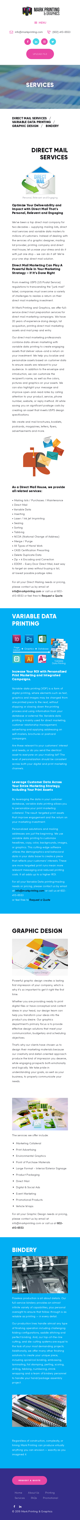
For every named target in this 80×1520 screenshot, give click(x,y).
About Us (33, 1492)
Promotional (50, 1498)
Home (18, 1492)
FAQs (34, 1498)
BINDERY (52, 126)
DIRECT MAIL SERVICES (29, 118)
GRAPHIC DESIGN (25, 126)
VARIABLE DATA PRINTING (31, 122)
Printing (50, 1492)
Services (20, 1498)
